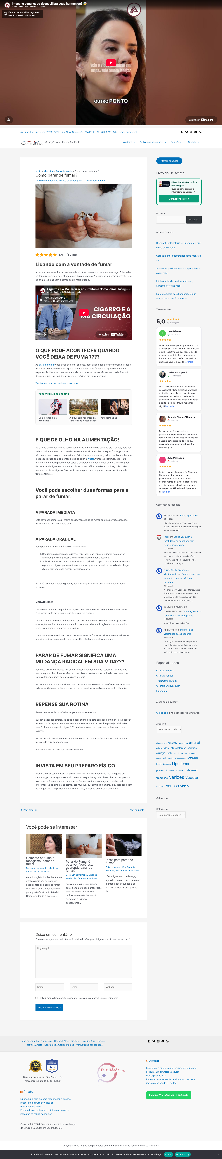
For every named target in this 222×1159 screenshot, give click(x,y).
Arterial (131, 867)
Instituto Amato (34, 1044)
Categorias (162, 809)
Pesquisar (194, 219)
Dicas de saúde (68, 180)
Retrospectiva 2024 (30, 1106)
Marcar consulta (169, 160)
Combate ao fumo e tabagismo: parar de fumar (40, 861)
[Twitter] (186, 132)
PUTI (166, 536)
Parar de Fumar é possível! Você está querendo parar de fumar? (79, 866)
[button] (133, 142)
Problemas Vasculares (151, 142)
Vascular (110, 870)
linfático (167, 764)
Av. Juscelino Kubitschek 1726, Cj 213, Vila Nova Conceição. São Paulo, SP (59, 132)
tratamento (191, 770)
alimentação (161, 743)
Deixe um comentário (46, 180)
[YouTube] (195, 132)
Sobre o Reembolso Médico (59, 1044)
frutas (91, 458)
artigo (159, 748)
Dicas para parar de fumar (119, 861)
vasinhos (160, 786)
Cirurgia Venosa (164, 675)
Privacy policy (182, 1154)
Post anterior (29, 809)
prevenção (162, 770)
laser (159, 764)
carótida (192, 748)
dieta (169, 753)
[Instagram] (191, 132)
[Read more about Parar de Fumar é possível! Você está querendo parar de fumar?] (84, 845)
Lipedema (161, 691)
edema (158, 758)
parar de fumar (47, 364)
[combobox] (170, 220)
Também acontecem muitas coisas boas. (57, 383)
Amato (28, 1092)
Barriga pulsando (189, 515)
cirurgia (160, 753)
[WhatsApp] (200, 132)
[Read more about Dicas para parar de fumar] (124, 844)
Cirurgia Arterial (165, 670)
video (184, 786)
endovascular (180, 758)
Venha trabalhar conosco (89, 1044)
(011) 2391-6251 (109, 132)
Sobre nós (46, 1041)
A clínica (127, 142)
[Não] (218, 1154)
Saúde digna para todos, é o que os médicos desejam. (182, 578)
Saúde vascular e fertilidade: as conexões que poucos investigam (179, 540)
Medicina (53, 868)
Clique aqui (162, 712)
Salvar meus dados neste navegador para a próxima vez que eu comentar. (79, 998)
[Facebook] (182, 132)
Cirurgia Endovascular (168, 685)
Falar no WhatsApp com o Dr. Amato (168, 1095)
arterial (194, 743)
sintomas (179, 770)
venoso (172, 785)
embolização (168, 758)
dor (175, 753)
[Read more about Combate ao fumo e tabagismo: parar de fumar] (44, 843)
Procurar (161, 213)
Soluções (176, 142)
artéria (166, 748)
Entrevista (192, 758)
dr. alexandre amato (187, 753)
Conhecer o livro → (179, 198)
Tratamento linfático (167, 680)
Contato (192, 142)
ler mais (189, 361)
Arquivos (161, 723)
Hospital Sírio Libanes (93, 1041)
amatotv (172, 742)
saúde (171, 771)
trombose (162, 777)
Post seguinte (138, 809)
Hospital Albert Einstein (66, 1041)
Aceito (168, 1154)
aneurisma (183, 743)
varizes (176, 777)
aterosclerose (178, 748)
